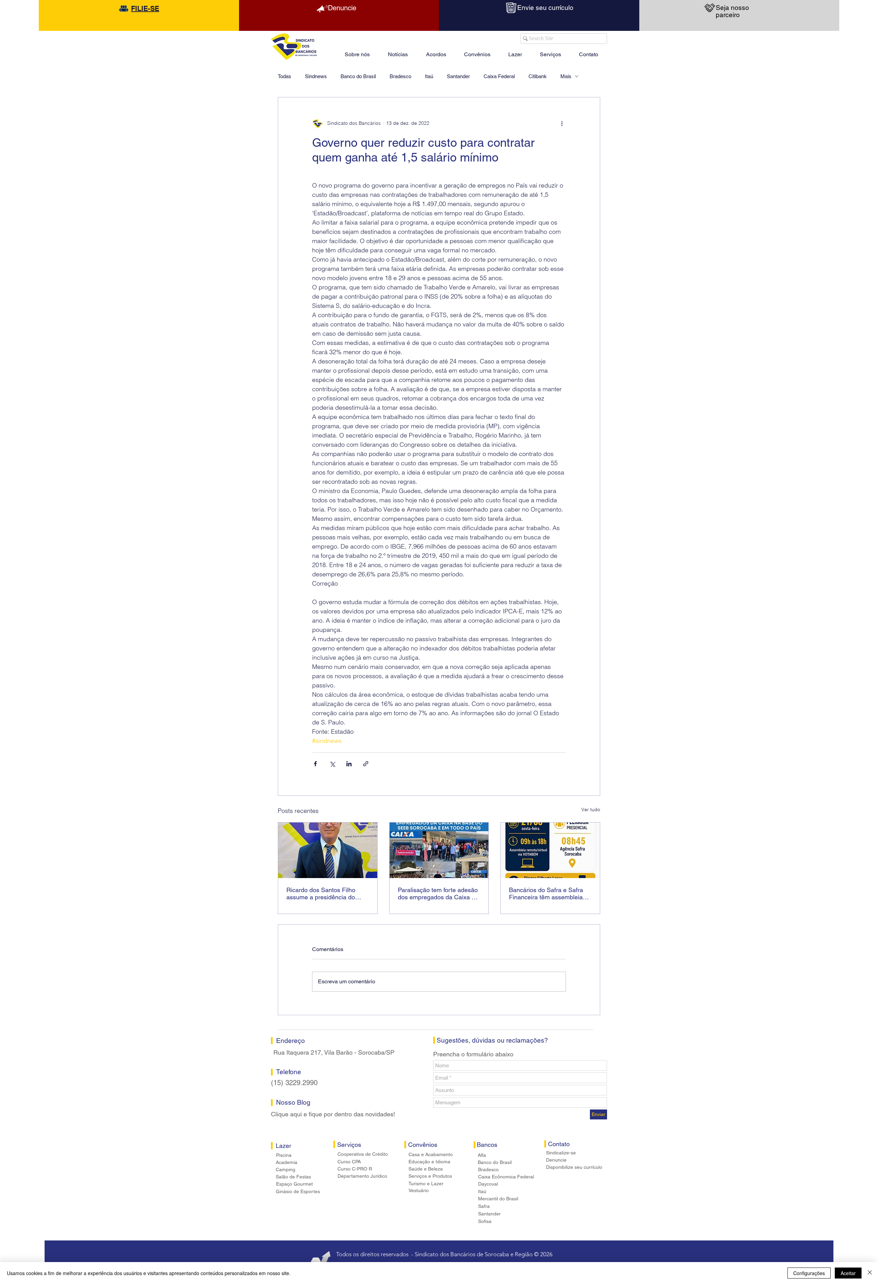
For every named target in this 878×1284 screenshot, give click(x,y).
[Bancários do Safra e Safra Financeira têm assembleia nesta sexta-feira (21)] (550, 850)
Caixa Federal (499, 76)
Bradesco (400, 76)
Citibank (538, 76)
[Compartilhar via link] (366, 763)
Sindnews (316, 76)
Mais (565, 76)
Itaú (429, 76)
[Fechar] (870, 1273)
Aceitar (848, 1273)
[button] (515, 51)
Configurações (809, 1273)
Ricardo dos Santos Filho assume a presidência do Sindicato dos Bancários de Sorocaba (323, 893)
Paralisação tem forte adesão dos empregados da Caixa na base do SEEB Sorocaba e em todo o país (438, 893)
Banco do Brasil (358, 76)
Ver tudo (590, 809)
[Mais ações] (562, 123)
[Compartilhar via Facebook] (315, 763)
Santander (458, 76)
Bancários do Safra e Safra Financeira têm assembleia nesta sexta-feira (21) (546, 893)
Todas (284, 76)
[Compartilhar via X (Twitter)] (332, 763)
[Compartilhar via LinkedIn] (349, 763)
